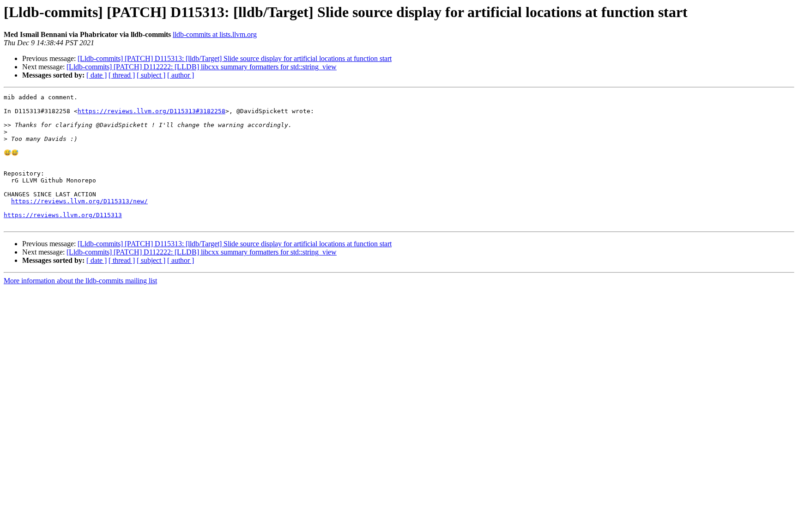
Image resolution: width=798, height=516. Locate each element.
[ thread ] (122, 75)
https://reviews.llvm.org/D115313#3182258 (151, 111)
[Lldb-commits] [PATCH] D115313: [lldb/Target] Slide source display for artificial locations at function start (235, 58)
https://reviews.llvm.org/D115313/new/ (79, 201)
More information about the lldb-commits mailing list (80, 281)
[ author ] (180, 75)
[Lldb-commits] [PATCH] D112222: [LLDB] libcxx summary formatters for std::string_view (201, 67)
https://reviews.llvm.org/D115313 (63, 215)
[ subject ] (151, 75)
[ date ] (96, 75)
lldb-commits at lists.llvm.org (215, 34)
